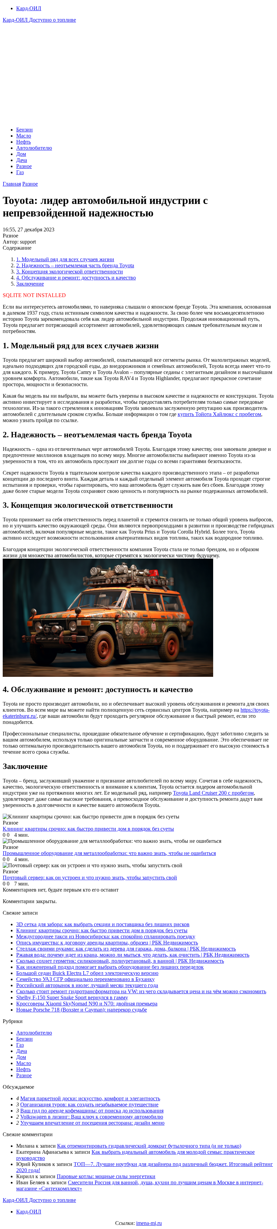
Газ (20, 172)
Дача (21, 160)
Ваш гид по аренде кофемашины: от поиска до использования (91, 1110)
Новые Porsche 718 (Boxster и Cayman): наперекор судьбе (81, 1010)
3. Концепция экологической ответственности (69, 271)
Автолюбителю (34, 148)
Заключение (30, 284)
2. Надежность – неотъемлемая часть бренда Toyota (75, 265)
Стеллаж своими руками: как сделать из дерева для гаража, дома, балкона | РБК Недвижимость (126, 949)
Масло (23, 136)
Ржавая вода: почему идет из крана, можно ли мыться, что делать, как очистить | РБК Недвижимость (132, 955)
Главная (12, 184)
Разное (24, 166)
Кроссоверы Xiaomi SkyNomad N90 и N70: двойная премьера (86, 1003)
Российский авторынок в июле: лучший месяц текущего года (87, 985)
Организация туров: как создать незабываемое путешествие (89, 1104)
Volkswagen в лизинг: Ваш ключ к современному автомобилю (91, 1117)
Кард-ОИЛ (28, 8)
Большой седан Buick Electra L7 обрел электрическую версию (87, 973)
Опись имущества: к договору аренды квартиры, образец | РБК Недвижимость (107, 942)
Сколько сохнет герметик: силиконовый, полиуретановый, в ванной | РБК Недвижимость (120, 961)
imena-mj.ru (149, 1223)
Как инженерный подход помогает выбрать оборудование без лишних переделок (110, 967)
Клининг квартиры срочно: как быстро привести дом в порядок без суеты (101, 930)
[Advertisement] (138, 73)
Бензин (24, 129)
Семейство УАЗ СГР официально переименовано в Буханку (85, 979)
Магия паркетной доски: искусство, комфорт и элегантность (90, 1098)
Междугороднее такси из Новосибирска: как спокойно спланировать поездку (105, 936)
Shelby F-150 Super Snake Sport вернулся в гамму (72, 997)
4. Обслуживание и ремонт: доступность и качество (76, 277)
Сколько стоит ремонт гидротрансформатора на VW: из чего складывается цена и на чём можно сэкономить (141, 991)
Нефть (23, 142)
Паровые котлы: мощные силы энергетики (106, 1176)
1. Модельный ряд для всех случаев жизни (65, 259)
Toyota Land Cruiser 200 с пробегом (213, 793)
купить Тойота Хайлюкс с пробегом (219, 414)
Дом (21, 154)
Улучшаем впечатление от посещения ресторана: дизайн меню (92, 1123)
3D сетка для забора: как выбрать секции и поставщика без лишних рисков (103, 924)
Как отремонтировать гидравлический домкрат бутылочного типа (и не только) (149, 1146)
